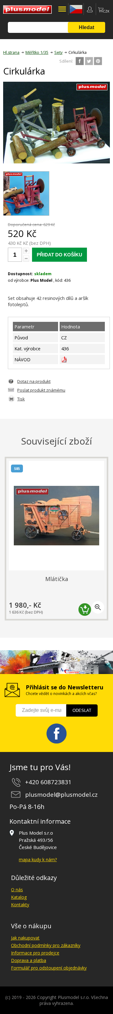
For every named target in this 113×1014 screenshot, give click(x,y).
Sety (58, 52)
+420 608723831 (48, 782)
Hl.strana (11, 52)
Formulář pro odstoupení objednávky (49, 968)
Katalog (19, 897)
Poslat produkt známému (41, 390)
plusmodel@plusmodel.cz (61, 794)
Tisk (21, 399)
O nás (17, 890)
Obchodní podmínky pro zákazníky (45, 945)
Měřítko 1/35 (36, 52)
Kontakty (20, 905)
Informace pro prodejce (35, 953)
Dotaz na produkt (34, 381)
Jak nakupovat (25, 938)
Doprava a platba (28, 960)
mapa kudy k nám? (38, 859)
